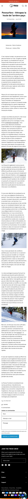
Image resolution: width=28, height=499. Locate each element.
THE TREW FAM (7, 400)
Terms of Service (4, 487)
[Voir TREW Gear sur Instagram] (2, 465)
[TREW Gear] (14, 6)
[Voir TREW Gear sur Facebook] (6, 465)
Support (3, 482)
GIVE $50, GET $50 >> (14, 1)
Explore (3, 477)
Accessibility (18, 487)
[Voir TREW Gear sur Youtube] (9, 465)
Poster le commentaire (10, 436)
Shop (2, 472)
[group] (14, 1)
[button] (23, 6)
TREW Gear (7, 490)
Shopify (17, 490)
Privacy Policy (12, 487)
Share (6, 404)
